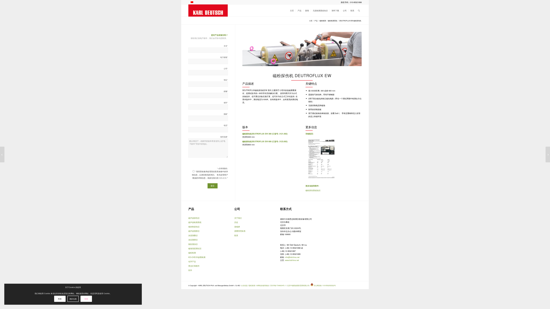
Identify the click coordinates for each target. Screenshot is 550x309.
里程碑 (237, 226)
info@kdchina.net (292, 257)
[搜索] (359, 10)
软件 (190, 270)
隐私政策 (223, 178)
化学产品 (192, 261)
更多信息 (73, 299)
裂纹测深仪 (193, 244)
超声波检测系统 (194, 222)
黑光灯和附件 (194, 266)
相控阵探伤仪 (194, 226)
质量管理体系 (239, 231)
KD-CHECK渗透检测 (196, 257)
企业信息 (244, 285)
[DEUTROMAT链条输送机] (2, 154)
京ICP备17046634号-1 (278, 285)
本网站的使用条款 (262, 285)
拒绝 (86, 299)
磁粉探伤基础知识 (313, 190)
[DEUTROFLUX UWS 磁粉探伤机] (548, 154)
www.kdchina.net (292, 260)
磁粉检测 (192, 252)
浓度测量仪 (193, 235)
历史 (236, 222)
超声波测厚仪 (194, 231)
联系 (236, 235)
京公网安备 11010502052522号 (324, 285)
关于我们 (238, 218)
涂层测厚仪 (193, 239)
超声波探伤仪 (194, 218)
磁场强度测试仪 (194, 248)
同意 (60, 299)
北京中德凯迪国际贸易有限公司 (298, 285)
